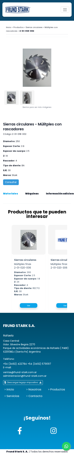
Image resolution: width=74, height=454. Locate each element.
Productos (18, 27)
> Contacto (34, 396)
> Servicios (11, 396)
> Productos (56, 389)
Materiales (10, 193)
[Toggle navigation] (65, 10)
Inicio (8, 27)
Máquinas (32, 193)
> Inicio (9, 389)
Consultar (11, 182)
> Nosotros (33, 389)
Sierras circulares (34, 27)
